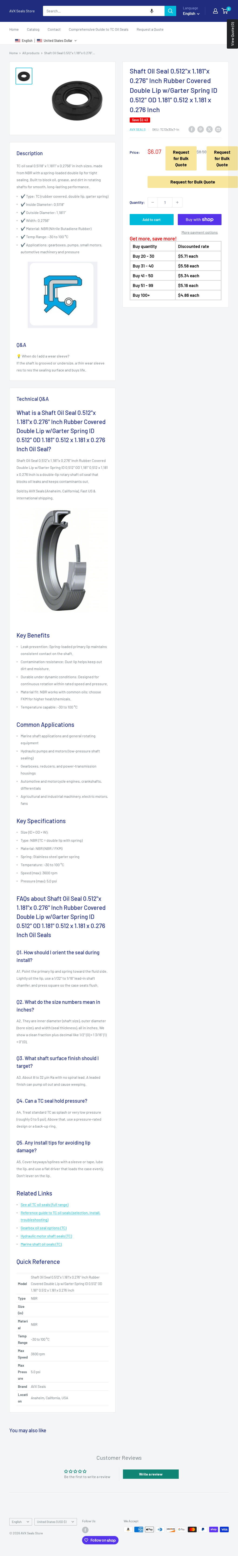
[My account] (215, 10)
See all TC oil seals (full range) (44, 1204)
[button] (152, 11)
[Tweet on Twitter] (209, 129)
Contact (54, 29)
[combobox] (104, 11)
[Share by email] (218, 129)
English (17, 1522)
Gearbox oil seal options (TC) (43, 1227)
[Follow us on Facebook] (85, 1530)
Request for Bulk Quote (181, 158)
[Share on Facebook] (191, 129)
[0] (225, 11)
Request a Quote (150, 29)
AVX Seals (137, 129)
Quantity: (137, 202)
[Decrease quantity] (153, 202)
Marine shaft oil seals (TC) (41, 1244)
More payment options (200, 232)
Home (14, 29)
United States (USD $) (51, 1522)
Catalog (33, 29)
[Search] (170, 11)
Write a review (151, 1474)
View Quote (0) (232, 34)
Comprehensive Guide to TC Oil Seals (99, 29)
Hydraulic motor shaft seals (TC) (46, 1236)
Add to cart (151, 219)
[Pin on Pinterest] (200, 129)
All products (31, 53)
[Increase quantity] (177, 202)
